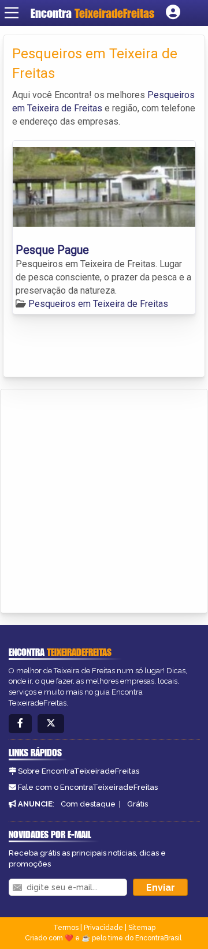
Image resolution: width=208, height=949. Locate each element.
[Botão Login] (173, 12)
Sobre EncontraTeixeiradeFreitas (78, 771)
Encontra (92, 13)
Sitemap (141, 928)
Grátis (137, 804)
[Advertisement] (104, 499)
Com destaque (88, 804)
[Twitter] (51, 723)
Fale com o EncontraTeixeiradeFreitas (88, 787)
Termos (66, 928)
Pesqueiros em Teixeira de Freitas (98, 303)
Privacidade (103, 928)
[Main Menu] (11, 12)
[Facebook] (20, 723)
